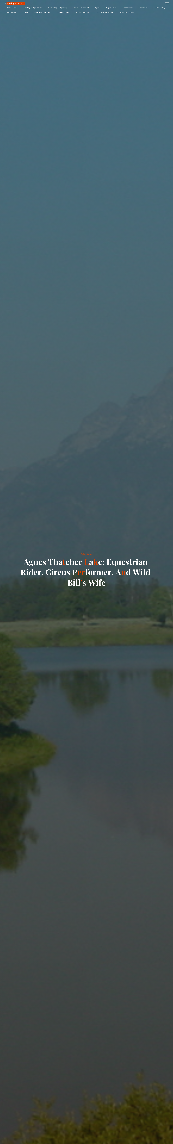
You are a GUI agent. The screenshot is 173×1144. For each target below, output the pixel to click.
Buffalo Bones (86, 554)
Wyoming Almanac (15, 3)
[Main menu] (167, 3)
